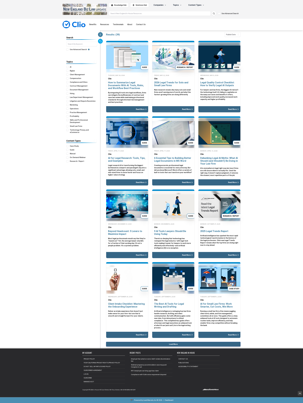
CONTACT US (183, 359)
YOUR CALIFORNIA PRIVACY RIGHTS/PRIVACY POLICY (102, 363)
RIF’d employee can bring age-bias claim (145, 371)
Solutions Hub (141, 5)
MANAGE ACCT (89, 382)
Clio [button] (109, 79)
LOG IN (86, 374)
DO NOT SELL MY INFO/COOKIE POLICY (97, 366)
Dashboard (169, 400)
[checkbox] (219, 13)
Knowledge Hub (120, 5)
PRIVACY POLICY (89, 359)
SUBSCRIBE (88, 378)
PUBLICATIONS (183, 363)
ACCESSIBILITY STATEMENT (188, 366)
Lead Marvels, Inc (149, 400)
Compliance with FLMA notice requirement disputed (148, 374)
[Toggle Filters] (100, 34)
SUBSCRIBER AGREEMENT (93, 370)
